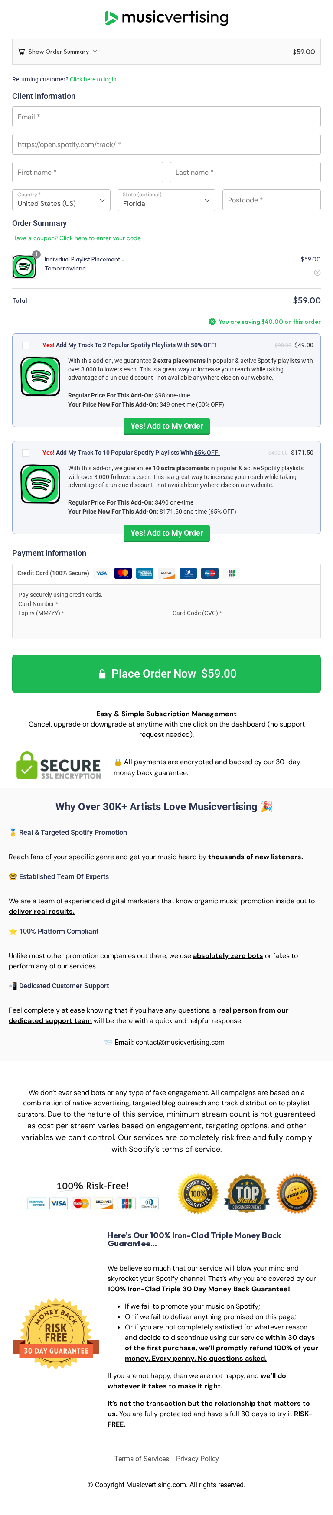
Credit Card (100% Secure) (54, 573)
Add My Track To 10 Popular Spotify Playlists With (131, 452)
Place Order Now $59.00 (174, 673)
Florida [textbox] (134, 203)
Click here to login (93, 79)
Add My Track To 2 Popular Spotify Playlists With (129, 345)
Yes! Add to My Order (167, 425)
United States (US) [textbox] (47, 203)
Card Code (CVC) (197, 612)
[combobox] (61, 200)
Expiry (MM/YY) (41, 612)
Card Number (38, 603)
